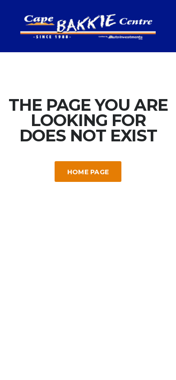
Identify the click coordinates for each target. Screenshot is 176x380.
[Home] (88, 25)
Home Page (88, 172)
